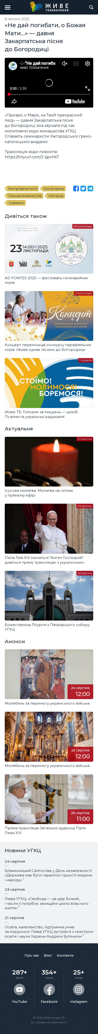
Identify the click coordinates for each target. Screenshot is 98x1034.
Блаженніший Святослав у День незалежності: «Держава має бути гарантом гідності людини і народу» (48, 875)
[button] (7, 7)
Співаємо (16, 203)
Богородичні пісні (23, 188)
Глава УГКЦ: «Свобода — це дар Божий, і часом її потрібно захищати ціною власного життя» (46, 903)
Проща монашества (25, 196)
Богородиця (54, 188)
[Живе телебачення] (49, 6)
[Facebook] (76, 188)
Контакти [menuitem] (65, 955)
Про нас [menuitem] (31, 955)
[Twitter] (83, 188)
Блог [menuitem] (48, 955)
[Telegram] (90, 188)
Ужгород (56, 196)
